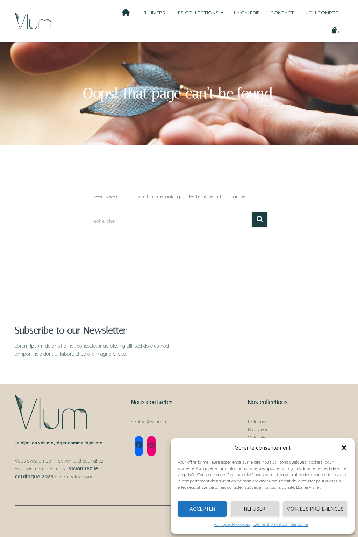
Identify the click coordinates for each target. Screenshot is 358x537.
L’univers (153, 12)
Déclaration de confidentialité (280, 524)
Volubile (256, 437)
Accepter (202, 509)
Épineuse (257, 421)
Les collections (198, 12)
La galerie (247, 12)
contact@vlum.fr (149, 421)
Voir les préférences (315, 509)
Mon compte (321, 12)
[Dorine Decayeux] (32, 21)
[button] (344, 447)
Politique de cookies (232, 524)
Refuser (254, 509)
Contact (282, 12)
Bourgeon (258, 429)
